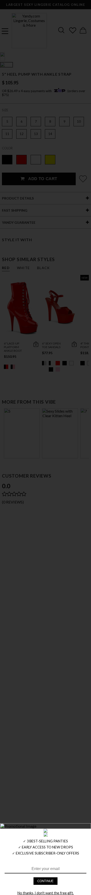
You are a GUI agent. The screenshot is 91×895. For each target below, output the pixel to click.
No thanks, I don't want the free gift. (45, 893)
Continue (45, 881)
